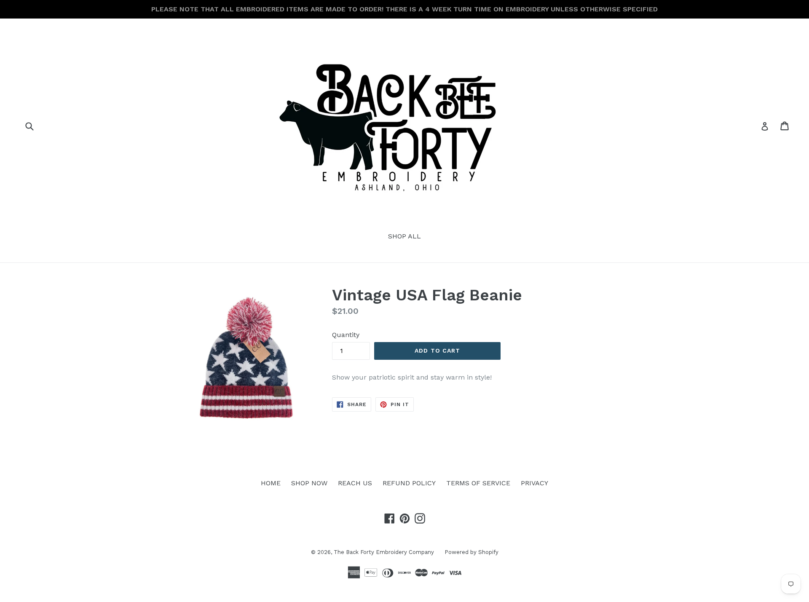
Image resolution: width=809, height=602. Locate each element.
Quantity (345, 335)
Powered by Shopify (471, 552)
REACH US (355, 483)
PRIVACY (534, 483)
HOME (271, 483)
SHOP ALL (404, 236)
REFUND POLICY (409, 483)
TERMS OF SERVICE (478, 483)
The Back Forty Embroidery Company (384, 552)
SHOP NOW (309, 483)
